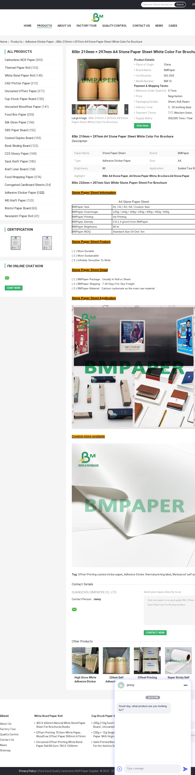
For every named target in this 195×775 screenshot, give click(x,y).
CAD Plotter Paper (17, 83)
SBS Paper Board (16, 130)
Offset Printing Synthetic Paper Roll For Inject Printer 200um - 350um (147, 679)
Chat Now (142, 125)
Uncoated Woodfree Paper (23, 107)
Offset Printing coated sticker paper (100, 574)
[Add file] (119, 769)
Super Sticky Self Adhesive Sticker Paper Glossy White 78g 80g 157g (178, 679)
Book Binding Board (17, 146)
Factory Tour (87, 25)
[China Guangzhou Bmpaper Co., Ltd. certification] (15, 243)
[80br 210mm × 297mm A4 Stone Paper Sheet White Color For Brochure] (98, 81)
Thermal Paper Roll (17, 68)
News (159, 25)
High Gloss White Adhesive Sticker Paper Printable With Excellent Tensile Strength (85, 679)
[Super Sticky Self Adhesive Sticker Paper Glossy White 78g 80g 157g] (178, 660)
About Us (64, 25)
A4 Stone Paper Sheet (134, 201)
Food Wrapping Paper (19, 177)
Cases (173, 25)
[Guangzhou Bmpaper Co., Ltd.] (97, 17)
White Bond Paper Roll (20, 75)
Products (44, 25)
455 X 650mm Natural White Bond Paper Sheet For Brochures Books (61, 724)
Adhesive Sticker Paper (39, 41)
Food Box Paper (15, 114)
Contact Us (141, 25)
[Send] (185, 769)
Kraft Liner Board (16, 169)
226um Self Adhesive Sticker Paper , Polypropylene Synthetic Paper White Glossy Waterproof (116, 679)
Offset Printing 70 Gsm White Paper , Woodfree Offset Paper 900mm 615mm (61, 734)
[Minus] (185, 685)
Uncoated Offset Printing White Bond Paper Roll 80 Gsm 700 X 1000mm (59, 744)
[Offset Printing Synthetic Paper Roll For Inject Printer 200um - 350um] (147, 660)
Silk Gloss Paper (15, 122)
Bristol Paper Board (18, 208)
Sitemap (5, 750)
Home (27, 25)
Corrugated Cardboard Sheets (25, 185)
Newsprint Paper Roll (19, 216)
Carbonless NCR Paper (20, 60)
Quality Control (114, 25)
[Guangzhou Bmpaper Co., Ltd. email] (9, 278)
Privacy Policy (27, 771)
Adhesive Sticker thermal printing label (147, 574)
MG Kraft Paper (15, 200)
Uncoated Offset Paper (21, 91)
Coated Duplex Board (19, 138)
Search (180, 4)
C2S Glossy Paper (17, 153)
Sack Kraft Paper (16, 161)
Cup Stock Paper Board (20, 99)
